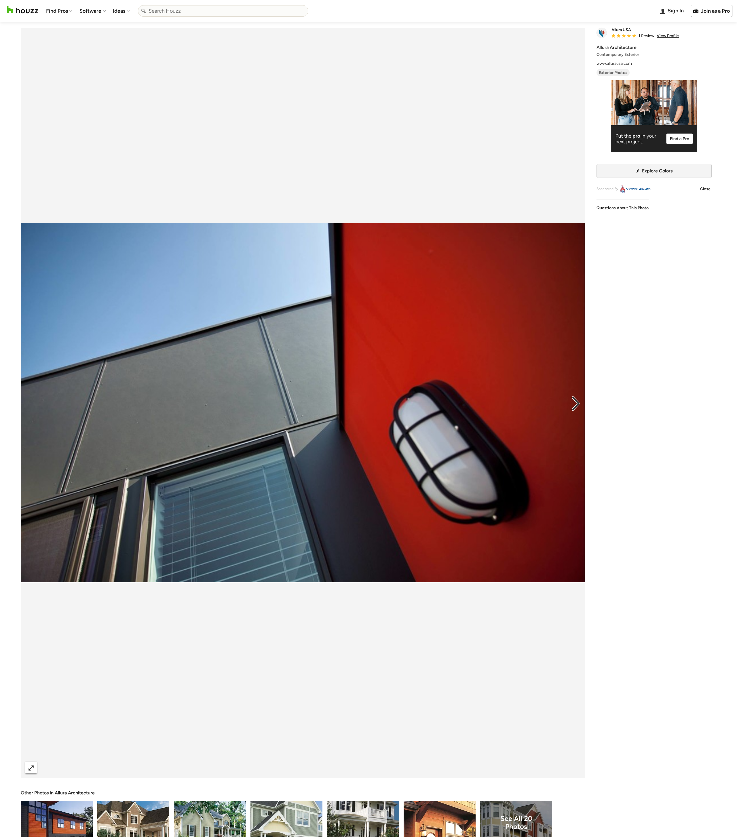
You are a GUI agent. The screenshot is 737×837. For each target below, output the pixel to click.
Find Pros (57, 11)
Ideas (119, 11)
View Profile (668, 36)
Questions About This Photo (623, 208)
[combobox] (223, 11)
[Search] (143, 11)
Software (90, 11)
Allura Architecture (75, 793)
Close (705, 189)
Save (321, 767)
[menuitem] (59, 11)
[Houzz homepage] (22, 9)
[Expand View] (31, 767)
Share (292, 767)
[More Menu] (574, 767)
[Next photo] (576, 403)
